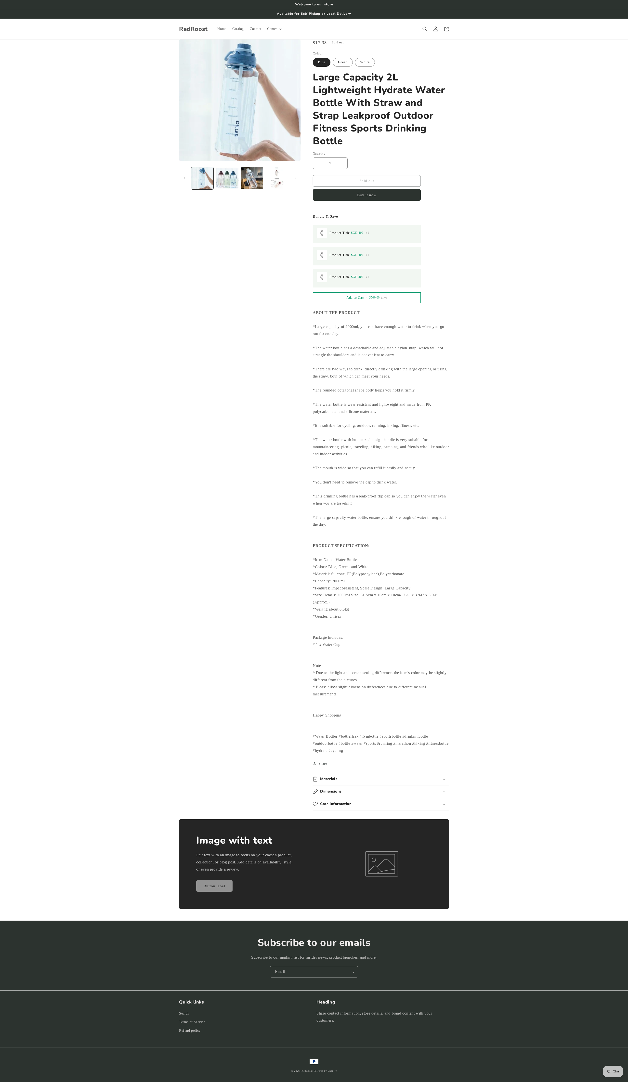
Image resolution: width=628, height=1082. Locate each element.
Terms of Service (192, 1022)
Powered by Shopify (325, 1070)
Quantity (319, 153)
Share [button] (322, 763)
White (365, 62)
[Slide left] (184, 178)
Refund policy (190, 1030)
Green (343, 62)
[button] (274, 29)
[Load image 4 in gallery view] (277, 178)
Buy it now (367, 195)
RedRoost (307, 1070)
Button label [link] (214, 886)
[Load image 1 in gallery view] (202, 178)
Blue (321, 62)
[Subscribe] (352, 972)
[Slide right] (295, 178)
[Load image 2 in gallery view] (227, 178)
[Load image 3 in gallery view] (252, 178)
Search (184, 1013)
